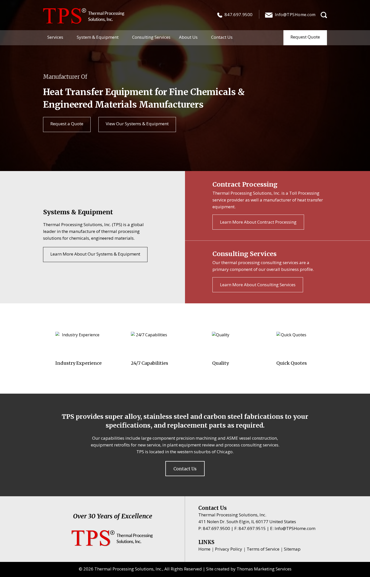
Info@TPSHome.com (295, 528)
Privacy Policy (228, 549)
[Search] (324, 15)
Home (204, 549)
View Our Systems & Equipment (137, 124)
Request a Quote (66, 124)
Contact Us (185, 469)
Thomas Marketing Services (264, 569)
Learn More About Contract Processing (258, 222)
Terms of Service (263, 549)
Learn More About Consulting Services (257, 284)
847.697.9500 (239, 14)
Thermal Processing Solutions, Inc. (128, 569)
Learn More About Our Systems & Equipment (95, 254)
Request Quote (305, 37)
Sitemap (292, 549)
